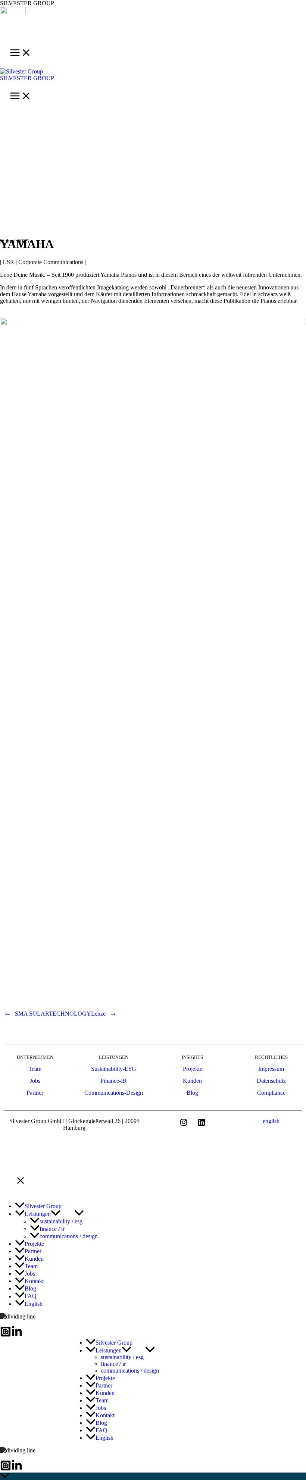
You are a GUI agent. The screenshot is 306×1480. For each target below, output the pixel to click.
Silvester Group (27, 78)
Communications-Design (113, 1092)
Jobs (35, 1081)
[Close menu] (20, 1181)
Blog (192, 1092)
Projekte (192, 1069)
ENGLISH (271, 1121)
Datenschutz (271, 1081)
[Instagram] (5, 1335)
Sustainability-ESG (113, 1069)
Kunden (192, 1081)
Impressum (271, 1069)
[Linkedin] (16, 1335)
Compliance (271, 1092)
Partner (34, 1092)
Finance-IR (113, 1081)
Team (34, 1069)
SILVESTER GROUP (27, 3)
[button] (55, 1214)
